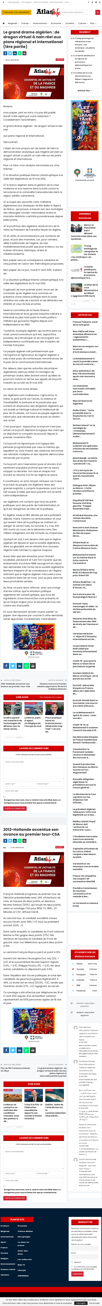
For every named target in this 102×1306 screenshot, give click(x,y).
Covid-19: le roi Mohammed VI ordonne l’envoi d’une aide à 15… (85, 727)
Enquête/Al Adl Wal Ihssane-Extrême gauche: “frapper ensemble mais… (83, 504)
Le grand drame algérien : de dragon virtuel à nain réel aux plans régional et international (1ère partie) (52, 1072)
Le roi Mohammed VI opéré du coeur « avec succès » (84, 715)
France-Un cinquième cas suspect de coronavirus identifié (84, 879)
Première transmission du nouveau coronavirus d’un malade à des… (85, 892)
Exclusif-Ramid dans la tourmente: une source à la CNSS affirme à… (85, 703)
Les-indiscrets (25, 1259)
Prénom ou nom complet (81, 1244)
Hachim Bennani (86, 1159)
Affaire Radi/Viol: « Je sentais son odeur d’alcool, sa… (84, 585)
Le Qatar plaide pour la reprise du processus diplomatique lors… (84, 272)
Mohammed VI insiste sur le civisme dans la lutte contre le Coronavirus (84, 559)
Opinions (59, 60)
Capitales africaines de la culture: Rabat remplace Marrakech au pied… (85, 852)
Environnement (56, 2)
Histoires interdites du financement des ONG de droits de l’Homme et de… (85, 622)
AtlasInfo (77, 1262)
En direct (50, 703)
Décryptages (14, 2)
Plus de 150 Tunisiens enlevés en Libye (15, 1069)
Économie (56, 23)
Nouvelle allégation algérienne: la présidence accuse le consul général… (84, 783)
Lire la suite (94, 1303)
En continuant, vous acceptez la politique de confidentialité (84, 1268)
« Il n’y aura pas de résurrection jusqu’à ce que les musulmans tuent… (85, 474)
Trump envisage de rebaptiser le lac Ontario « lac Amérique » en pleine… (84, 252)
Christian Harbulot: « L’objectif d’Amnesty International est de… (85, 636)
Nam (81, 1027)
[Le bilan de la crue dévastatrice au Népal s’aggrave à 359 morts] (76, 287)
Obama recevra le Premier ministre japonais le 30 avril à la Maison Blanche (52, 686)
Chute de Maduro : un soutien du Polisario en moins (88, 1140)
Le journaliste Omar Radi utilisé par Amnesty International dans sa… (85, 650)
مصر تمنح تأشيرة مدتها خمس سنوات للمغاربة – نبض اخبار (88, 1093)
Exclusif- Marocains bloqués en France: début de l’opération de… (84, 689)
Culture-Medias (25, 1231)
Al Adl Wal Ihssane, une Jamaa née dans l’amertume (85, 518)
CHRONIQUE (23, 1276)
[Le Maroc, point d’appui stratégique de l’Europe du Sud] (33, 708)
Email (73, 1253)
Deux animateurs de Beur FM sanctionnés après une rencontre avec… (84, 375)
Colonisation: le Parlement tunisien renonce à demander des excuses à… (84, 753)
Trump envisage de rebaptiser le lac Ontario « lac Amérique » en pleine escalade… (85, 44)
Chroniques (27, 2)
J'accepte (81, 1303)
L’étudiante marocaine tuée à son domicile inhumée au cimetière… (85, 839)
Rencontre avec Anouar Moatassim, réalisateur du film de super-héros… (85, 531)
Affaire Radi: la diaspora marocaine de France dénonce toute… (85, 545)
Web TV (21, 1265)
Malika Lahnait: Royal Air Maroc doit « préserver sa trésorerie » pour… (84, 825)
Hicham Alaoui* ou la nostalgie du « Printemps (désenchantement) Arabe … (84, 431)
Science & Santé (41, 2)
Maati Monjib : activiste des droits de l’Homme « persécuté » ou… (85, 461)
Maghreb (12, 23)
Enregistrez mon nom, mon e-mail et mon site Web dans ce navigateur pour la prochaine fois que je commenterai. (32, 801)
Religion (4, 1258)
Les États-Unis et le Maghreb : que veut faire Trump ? (87, 1165)
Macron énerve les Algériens (82, 402)
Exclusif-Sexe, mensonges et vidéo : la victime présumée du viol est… (85, 607)
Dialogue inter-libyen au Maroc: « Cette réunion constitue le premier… (84, 489)
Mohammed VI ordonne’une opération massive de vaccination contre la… (85, 447)
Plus (67, 2)
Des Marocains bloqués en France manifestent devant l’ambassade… (85, 740)
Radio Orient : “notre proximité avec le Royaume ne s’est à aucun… (83, 414)
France (25, 23)
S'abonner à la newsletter (16, 12)
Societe (49, 1090)
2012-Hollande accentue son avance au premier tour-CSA (15, 685)
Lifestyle (22, 1270)
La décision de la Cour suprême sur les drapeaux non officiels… (84, 798)
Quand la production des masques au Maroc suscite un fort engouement (85, 768)
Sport (3, 1242)
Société (70, 23)
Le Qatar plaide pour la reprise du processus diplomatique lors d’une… (85, 62)
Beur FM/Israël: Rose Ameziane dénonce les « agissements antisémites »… (85, 335)
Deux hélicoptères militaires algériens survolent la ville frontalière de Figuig (88, 1033)
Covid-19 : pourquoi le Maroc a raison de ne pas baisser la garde (84, 664)
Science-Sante (8, 1269)
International (39, 23)
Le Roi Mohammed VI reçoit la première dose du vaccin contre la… (85, 361)
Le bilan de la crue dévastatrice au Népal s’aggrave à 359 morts (84, 290)
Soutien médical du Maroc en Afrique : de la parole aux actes (85, 676)
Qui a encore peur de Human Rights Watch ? (85, 595)
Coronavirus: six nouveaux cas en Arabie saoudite (86, 866)
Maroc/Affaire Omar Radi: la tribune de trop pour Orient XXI (85, 572)
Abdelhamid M (85, 1061)
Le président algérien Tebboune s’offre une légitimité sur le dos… (84, 812)
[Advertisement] (84, 928)
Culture (82, 23)
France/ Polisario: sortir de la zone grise (85, 323)
